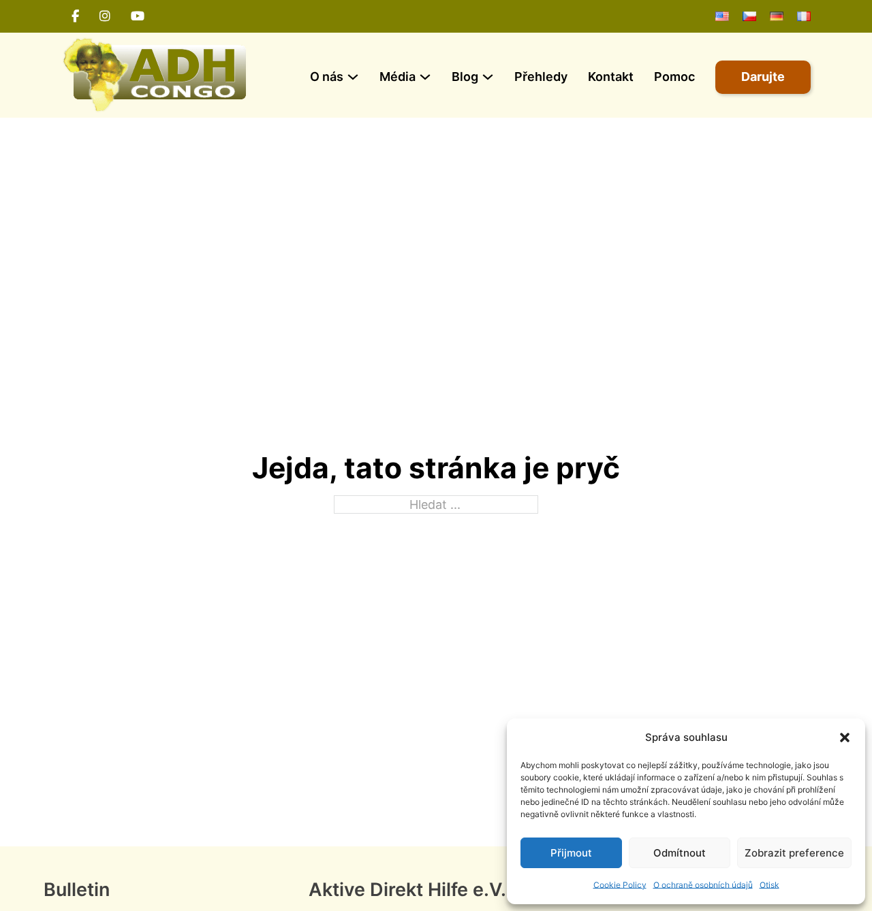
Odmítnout (679, 852)
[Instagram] (105, 16)
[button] (845, 737)
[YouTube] (138, 16)
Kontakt (611, 76)
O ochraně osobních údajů (703, 885)
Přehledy (540, 76)
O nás (326, 76)
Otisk (769, 885)
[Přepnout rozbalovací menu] (353, 77)
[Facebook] (75, 16)
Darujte (763, 76)
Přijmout (571, 852)
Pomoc (674, 76)
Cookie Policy (620, 885)
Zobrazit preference (794, 852)
